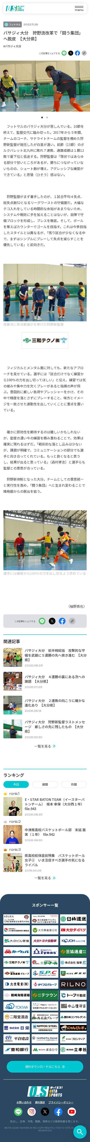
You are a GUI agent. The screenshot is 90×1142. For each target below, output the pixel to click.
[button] (42, 117)
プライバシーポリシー (60, 1102)
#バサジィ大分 (12, 46)
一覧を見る (42, 746)
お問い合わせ (24, 1102)
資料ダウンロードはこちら (42, 1066)
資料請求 (40, 1102)
